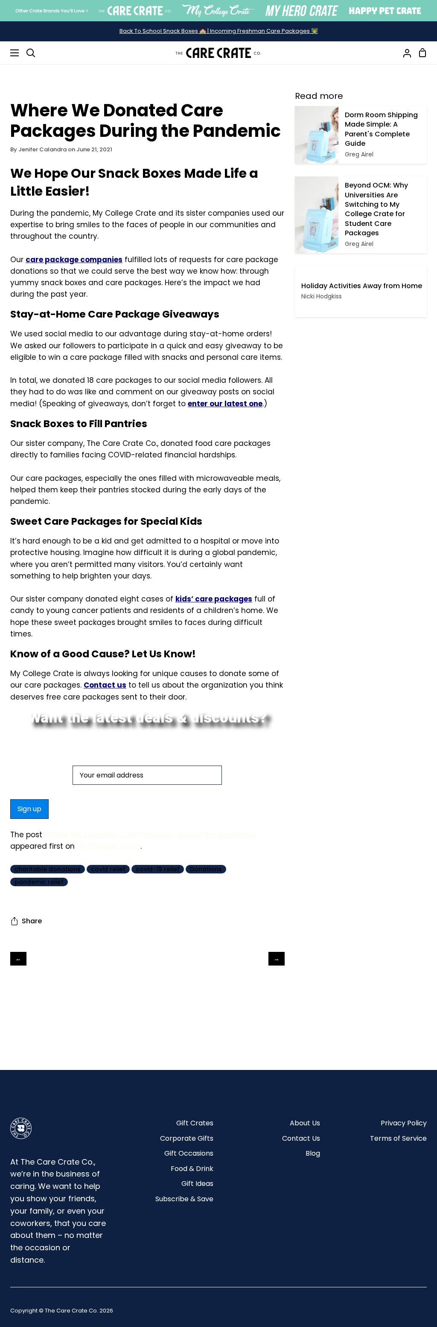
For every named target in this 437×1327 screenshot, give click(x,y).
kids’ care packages (213, 599)
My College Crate (108, 846)
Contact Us (301, 1138)
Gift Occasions (188, 1153)
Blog (313, 1153)
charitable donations (48, 869)
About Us (305, 1123)
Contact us (105, 685)
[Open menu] (10, 53)
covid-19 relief (158, 869)
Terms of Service (398, 1138)
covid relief (108, 869)
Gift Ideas (197, 1183)
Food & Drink (192, 1169)
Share (32, 921)
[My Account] (403, 52)
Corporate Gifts (186, 1138)
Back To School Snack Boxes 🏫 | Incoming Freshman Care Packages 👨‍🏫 (218, 31)
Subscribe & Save (184, 1199)
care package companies (74, 259)
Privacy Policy (404, 1123)
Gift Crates (194, 1123)
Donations (206, 869)
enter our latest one (225, 404)
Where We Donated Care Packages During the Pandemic (150, 835)
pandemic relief (39, 882)
